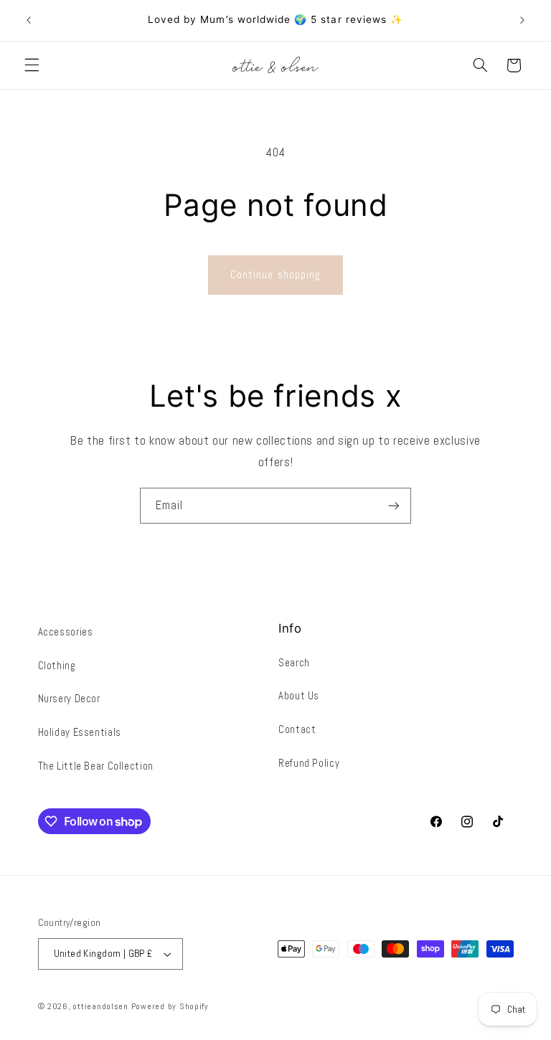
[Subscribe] (393, 505)
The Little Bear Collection (96, 766)
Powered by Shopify (170, 1006)
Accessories (65, 631)
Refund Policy (308, 763)
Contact (297, 729)
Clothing (57, 665)
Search (294, 662)
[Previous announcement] (28, 20)
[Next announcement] (522, 20)
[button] (31, 65)
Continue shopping (275, 275)
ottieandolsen (100, 1006)
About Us (298, 695)
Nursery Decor (69, 698)
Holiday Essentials (79, 732)
